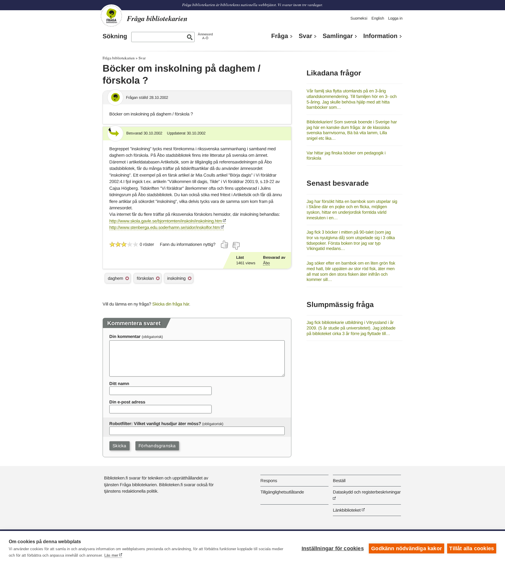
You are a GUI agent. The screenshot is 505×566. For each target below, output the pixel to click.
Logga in (395, 18)
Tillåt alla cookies (471, 548)
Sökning (115, 36)
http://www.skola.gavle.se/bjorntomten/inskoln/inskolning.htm (165, 220)
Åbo (266, 263)
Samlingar (338, 35)
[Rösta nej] (236, 246)
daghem (115, 278)
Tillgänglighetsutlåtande (282, 491)
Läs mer (111, 555)
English (377, 18)
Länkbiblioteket (347, 510)
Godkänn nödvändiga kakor (406, 548)
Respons (268, 480)
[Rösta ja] (225, 244)
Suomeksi (358, 18)
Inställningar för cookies (333, 548)
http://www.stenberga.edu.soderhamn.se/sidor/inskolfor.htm (164, 227)
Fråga (279, 35)
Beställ (339, 480)
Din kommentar (125, 336)
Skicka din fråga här (170, 303)
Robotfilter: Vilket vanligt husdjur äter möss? (155, 423)
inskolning (176, 278)
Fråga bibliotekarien (119, 58)
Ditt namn (119, 383)
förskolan (145, 278)
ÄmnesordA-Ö (205, 36)
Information (380, 35)
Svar (305, 35)
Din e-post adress (127, 401)
